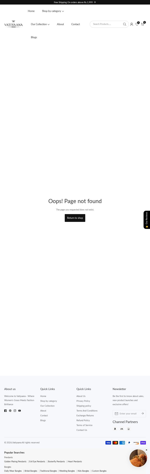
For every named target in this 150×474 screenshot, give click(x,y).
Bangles (7, 467)
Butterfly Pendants (56, 462)
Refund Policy (83, 420)
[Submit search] (124, 24)
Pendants (8, 458)
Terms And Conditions (87, 411)
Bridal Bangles (31, 471)
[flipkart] (128, 430)
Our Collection (39, 24)
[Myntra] (121, 430)
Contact (75, 24)
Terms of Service (84, 425)
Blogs (34, 37)
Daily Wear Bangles (13, 471)
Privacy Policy (83, 401)
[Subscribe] (142, 414)
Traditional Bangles (48, 471)
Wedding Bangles (67, 471)
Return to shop (75, 218)
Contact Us (81, 430)
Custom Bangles (99, 471)
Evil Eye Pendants (37, 462)
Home (31, 11)
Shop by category (51, 11)
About (60, 24)
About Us (81, 396)
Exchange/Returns (85, 416)
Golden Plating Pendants (15, 462)
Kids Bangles (83, 471)
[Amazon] (115, 430)
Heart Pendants (75, 462)
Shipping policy (83, 406)
